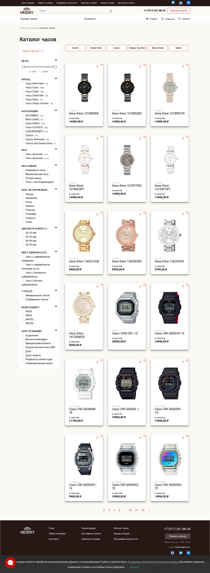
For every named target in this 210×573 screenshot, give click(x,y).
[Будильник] (23, 335)
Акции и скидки (107, 3)
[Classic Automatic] (23, 139)
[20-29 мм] (23, 232)
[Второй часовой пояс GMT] (23, 347)
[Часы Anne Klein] (23, 83)
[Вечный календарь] (23, 339)
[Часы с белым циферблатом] (23, 280)
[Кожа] (23, 202)
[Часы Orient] (23, 91)
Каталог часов (29, 18)
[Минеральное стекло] (23, 295)
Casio (116, 47)
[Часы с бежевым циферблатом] (23, 272)
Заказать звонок (178, 10)
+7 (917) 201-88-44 (154, 10)
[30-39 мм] (23, 236)
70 (130, 510)
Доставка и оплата (126, 3)
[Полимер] (23, 214)
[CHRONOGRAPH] (23, 131)
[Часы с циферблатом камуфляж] (23, 256)
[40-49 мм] (23, 240)
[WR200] (23, 323)
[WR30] (23, 311)
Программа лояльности (67, 3)
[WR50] (23, 315)
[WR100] (23, 319)
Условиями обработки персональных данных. (154, 562)
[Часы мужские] (23, 158)
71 (136, 510)
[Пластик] (23, 210)
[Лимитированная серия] (23, 363)
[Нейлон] (23, 206)
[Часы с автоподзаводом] (23, 182)
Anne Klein (158, 47)
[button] (101, 64)
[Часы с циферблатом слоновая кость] (23, 264)
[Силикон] (23, 218)
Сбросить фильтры (30, 51)
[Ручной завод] (23, 178)
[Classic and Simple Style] (23, 143)
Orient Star (96, 47)
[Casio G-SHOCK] (23, 127)
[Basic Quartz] (23, 119)
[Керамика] (23, 198)
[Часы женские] (23, 154)
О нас (51, 528)
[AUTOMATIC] (23, 115)
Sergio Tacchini (137, 47)
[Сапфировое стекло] (23, 299)
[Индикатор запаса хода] (23, 359)
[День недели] (23, 355)
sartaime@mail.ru (182, 547)
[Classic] (23, 135)
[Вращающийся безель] (23, 343)
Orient (75, 47)
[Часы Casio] (23, 87)
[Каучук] (23, 194)
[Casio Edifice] (23, 123)
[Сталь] (23, 222)
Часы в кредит (28, 3)
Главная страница (29, 28)
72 (143, 510)
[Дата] (23, 351)
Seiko (179, 47)
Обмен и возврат (45, 3)
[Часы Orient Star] (23, 95)
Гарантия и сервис (89, 3)
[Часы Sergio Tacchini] (23, 103)
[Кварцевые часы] (23, 170)
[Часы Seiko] (23, 99)
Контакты (90, 18)
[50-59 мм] (23, 244)
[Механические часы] (23, 174)
